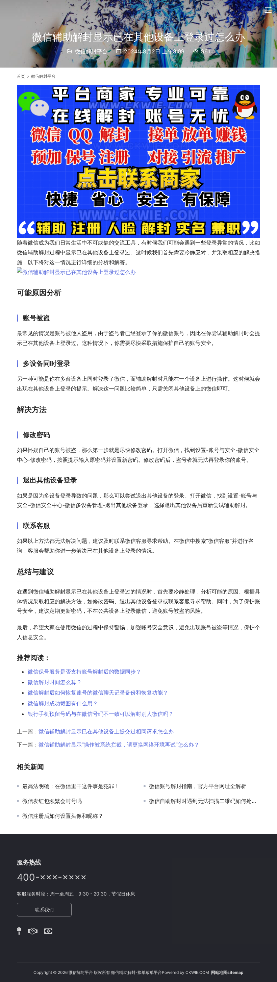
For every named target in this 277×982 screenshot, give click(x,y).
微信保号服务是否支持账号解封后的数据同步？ (84, 671)
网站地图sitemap (227, 972)
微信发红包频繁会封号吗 (52, 801)
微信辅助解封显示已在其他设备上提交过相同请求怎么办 (106, 731)
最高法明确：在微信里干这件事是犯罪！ (71, 786)
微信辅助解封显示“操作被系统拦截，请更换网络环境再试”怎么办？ (119, 744)
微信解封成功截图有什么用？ (63, 703)
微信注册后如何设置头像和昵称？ (62, 816)
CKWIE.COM (197, 972)
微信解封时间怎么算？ (55, 682)
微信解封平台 (91, 51)
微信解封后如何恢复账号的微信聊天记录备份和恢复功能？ (98, 692)
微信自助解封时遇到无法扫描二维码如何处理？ (204, 801)
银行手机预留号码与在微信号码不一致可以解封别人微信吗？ (101, 713)
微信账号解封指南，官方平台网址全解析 (197, 786)
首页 (21, 76)
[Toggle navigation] (268, 10)
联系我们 (44, 909)
